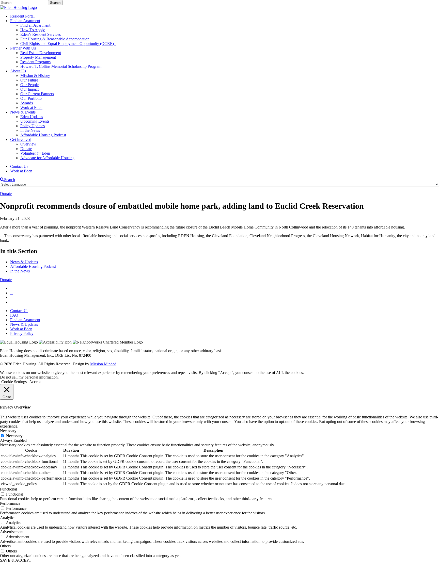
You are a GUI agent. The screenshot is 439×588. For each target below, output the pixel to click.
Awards (26, 103)
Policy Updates (32, 126)
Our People (29, 85)
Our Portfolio (31, 98)
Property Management (38, 57)
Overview (28, 144)
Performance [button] (10, 503)
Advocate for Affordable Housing (47, 158)
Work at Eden (31, 107)
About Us (18, 71)
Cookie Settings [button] (14, 382)
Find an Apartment (25, 21)
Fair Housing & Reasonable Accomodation (54, 39)
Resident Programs (35, 62)
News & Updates (24, 262)
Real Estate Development (40, 53)
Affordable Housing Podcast (43, 135)
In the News (30, 130)
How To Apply (32, 30)
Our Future (29, 80)
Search (9, 179)
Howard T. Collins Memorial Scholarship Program (60, 66)
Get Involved (20, 139)
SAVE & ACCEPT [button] (15, 560)
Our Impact (29, 89)
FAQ (14, 315)
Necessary (14, 436)
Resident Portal (22, 16)
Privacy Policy (22, 333)
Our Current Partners (37, 94)
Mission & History (35, 75)
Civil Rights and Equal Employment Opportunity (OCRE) (68, 43)
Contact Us (19, 166)
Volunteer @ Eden (35, 153)
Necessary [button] (8, 431)
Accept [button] (35, 382)
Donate (26, 148)
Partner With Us (23, 48)
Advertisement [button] (11, 532)
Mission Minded (103, 364)
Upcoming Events (34, 121)
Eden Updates (31, 117)
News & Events (23, 112)
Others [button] (5, 546)
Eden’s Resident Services (40, 34)
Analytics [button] (7, 517)
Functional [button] (8, 489)
